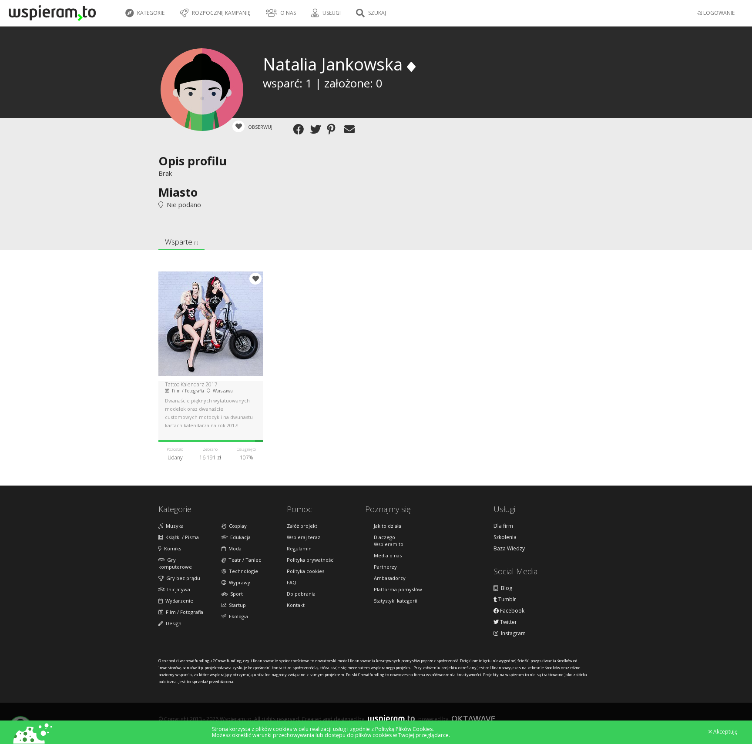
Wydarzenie (178, 600)
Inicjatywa (177, 589)
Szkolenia (505, 537)
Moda (234, 548)
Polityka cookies (305, 571)
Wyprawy (238, 582)
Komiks (171, 548)
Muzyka (173, 526)
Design (172, 623)
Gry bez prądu (182, 578)
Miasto (178, 192)
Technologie (242, 571)
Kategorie (150, 13)
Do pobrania (301, 593)
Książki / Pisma (181, 537)
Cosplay (236, 526)
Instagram (512, 633)
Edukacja (239, 537)
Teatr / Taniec (243, 559)
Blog (505, 588)
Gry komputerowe (175, 563)
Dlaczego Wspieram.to (388, 540)
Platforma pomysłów (398, 589)
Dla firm (503, 526)
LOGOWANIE (718, 13)
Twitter (508, 622)
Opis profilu (192, 161)
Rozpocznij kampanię (221, 13)
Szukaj (376, 13)
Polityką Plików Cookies (404, 729)
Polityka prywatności (311, 559)
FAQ (291, 582)
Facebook (511, 610)
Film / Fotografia (183, 612)
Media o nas (388, 555)
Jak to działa (387, 526)
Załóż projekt (302, 526)
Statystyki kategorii (395, 600)
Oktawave (473, 718)
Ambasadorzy (390, 578)
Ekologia (237, 616)
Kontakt (296, 605)
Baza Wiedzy (509, 548)
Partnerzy (385, 566)
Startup (236, 605)
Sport (235, 593)
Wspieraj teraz (303, 537)
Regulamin (299, 548)
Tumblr (506, 599)
